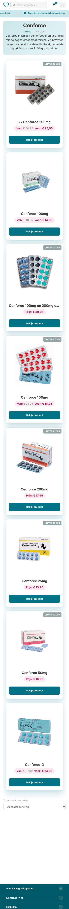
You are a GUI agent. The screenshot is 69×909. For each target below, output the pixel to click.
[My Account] (50, 5)
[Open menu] (62, 5)
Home (28, 31)
